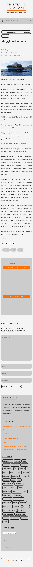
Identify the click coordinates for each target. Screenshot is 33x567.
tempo (5, 518)
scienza (23, 503)
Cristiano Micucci (10, 53)
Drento (10, 560)
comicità (15, 465)
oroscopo (7, 491)
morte (5, 487)
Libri (10, 413)
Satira (5, 36)
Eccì (18, 472)
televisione (20, 514)
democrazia (8, 468)
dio (16, 468)
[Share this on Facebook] (2, 243)
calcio (17, 461)
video (5, 521)
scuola (26, 506)
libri (13, 480)
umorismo (15, 518)
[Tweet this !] (6, 243)
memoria (18, 484)
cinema (6, 465)
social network (9, 510)
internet (23, 476)
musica (14, 487)
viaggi (20, 250)
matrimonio (8, 484)
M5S (19, 480)
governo (6, 476)
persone (16, 491)
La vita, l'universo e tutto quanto (16, 32)
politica (6, 495)
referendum (18, 499)
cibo (24, 461)
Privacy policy (7, 548)
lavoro (6, 480)
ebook (5, 472)
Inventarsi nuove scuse (10, 434)
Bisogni (5, 442)
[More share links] (13, 243)
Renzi (15, 503)
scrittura (7, 506)
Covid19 (24, 465)
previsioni (17, 495)
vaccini (24, 518)
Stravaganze (8, 514)
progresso (7, 499)
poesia (24, 491)
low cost (6, 250)
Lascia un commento (11, 56)
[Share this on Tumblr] (9, 243)
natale (21, 487)
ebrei (12, 472)
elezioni (25, 472)
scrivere (17, 506)
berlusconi (7, 461)
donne (22, 468)
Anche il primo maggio (10, 438)
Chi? (22, 410)
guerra (15, 476)
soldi (14, 250)
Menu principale (11, 21)
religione (7, 503)
